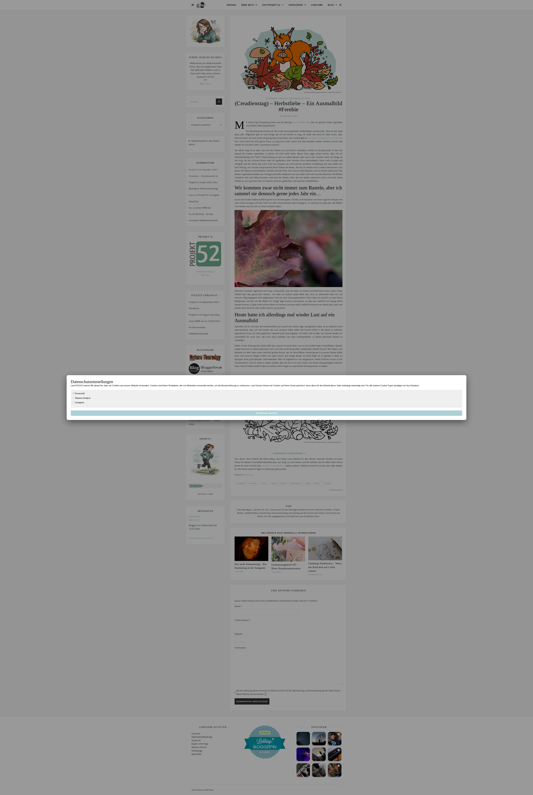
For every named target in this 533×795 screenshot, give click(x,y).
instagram (79, 402)
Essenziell (80, 393)
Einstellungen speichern (266, 413)
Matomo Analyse (82, 398)
